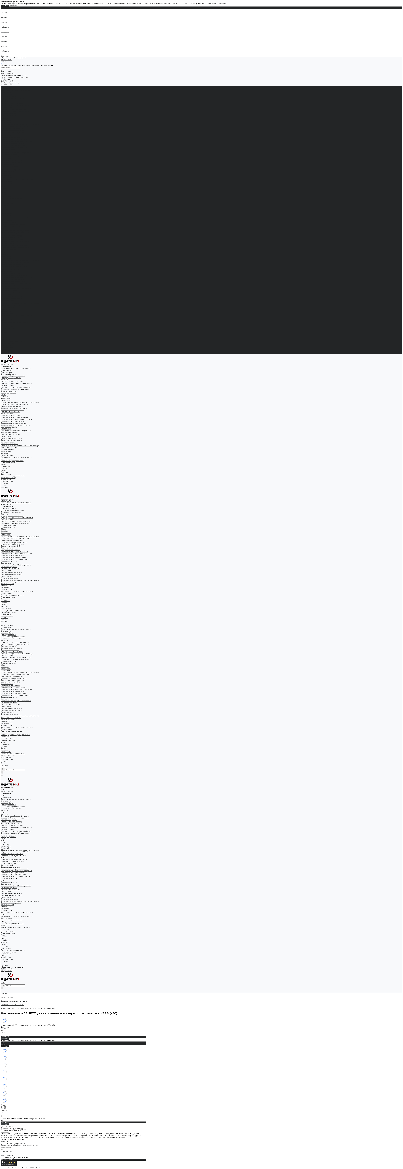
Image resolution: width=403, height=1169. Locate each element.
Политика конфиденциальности (13, 198)
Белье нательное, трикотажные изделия (16, 90)
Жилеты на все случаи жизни (12, 128)
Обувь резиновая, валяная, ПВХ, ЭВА (15, 126)
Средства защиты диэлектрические (14, 140)
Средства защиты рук (9, 149)
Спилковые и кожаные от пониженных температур (20, 168)
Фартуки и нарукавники (10, 238)
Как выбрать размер (8, 343)
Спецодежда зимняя (8, 113)
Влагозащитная (6, 92)
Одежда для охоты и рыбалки (12, 104)
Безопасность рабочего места (12, 132)
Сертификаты (6, 196)
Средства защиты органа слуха (12, 143)
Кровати (4, 321)
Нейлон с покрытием (9, 155)
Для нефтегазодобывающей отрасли (15, 230)
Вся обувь (5, 119)
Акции (3, 330)
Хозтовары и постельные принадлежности (17, 179)
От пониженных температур (11, 162)
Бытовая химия (6, 181)
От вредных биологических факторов (15, 232)
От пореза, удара (7, 164)
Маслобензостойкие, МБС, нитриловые (16, 153)
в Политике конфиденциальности (213, 4)
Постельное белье (8, 326)
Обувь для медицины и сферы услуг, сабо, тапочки (20, 124)
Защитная (4, 102)
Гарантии (4, 206)
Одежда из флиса (7, 107)
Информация (6, 345)
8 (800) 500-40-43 (7, 969)
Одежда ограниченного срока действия (16, 109)
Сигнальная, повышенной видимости (15, 111)
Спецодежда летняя (8, 115)
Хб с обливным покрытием (11, 170)
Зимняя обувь (6, 121)
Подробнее (13, 6)
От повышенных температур (11, 160)
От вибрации (6, 158)
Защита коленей (7, 136)
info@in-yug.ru (6, 60)
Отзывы (4, 192)
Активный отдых (7, 177)
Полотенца (5, 324)
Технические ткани (8, 185)
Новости (4, 190)
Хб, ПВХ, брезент (7, 172)
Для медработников (8, 96)
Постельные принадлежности (12, 183)
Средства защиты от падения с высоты (15, 147)
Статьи (3, 351)
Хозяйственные (6, 175)
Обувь (3, 117)
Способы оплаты (7, 204)
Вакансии (4, 194)
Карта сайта (5, 1141)
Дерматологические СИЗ (10, 134)
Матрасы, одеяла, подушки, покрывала (15, 323)
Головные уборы (7, 94)
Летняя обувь (6, 123)
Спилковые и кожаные (9, 166)
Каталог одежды (7, 213)
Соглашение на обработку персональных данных (19, 1145)
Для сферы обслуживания (11, 100)
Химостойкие (6, 173)
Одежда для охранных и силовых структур (17, 106)
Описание (5, 1132)
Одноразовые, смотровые (10, 156)
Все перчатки (6, 151)
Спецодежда (6, 89)
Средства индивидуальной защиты (14, 130)
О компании (5, 332)
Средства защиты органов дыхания (14, 145)
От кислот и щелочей (9, 234)
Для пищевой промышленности (13, 98)
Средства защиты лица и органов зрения (16, 141)
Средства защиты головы (10, 138)
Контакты (4, 353)
